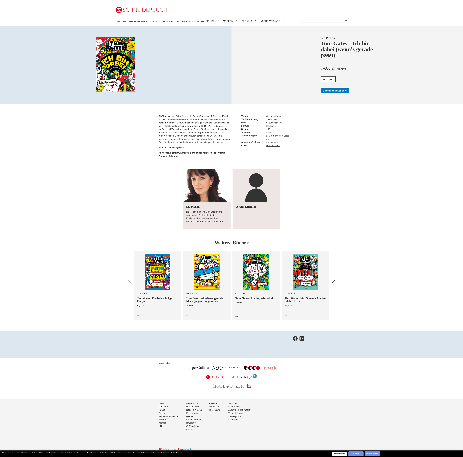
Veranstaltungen (192, 21)
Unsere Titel (234, 406)
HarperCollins (192, 406)
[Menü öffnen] (219, 21)
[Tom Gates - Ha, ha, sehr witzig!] (256, 285)
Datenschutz (215, 406)
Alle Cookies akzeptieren (372, 453)
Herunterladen (273, 145)
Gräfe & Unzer (193, 426)
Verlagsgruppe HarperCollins (136, 21)
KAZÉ (189, 429)
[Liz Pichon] (207, 199)
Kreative (173, 21)
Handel (162, 409)
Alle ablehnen (356, 453)
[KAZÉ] (249, 386)
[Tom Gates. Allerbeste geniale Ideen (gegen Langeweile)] (207, 285)
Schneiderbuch (193, 419)
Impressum (214, 409)
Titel (162, 21)
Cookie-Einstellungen (339, 453)
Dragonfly (191, 422)
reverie (189, 416)
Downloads (233, 419)
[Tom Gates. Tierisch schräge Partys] (157, 285)
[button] (333, 280)
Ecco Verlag (192, 413)
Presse (162, 413)
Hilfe (161, 426)
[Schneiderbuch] (222, 377)
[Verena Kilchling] (256, 199)
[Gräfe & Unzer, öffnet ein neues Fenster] (228, 386)
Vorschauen (164, 406)
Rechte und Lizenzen (169, 416)
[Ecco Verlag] (252, 368)
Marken (228, 21)
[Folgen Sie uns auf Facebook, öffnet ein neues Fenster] (295, 338)
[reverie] (271, 368)
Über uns (246, 21)
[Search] (345, 20)
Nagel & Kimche (194, 409)
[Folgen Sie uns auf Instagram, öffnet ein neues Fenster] (302, 338)
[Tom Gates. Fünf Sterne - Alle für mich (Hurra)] (305, 285)
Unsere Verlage (269, 21)
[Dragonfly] (249, 378)
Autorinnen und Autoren (239, 409)
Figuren (211, 21)
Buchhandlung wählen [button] (334, 90)
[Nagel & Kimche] (226, 368)
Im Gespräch (234, 416)
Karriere (162, 419)
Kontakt (162, 422)
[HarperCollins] (197, 368)
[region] (231, 453)
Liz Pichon (328, 37)
